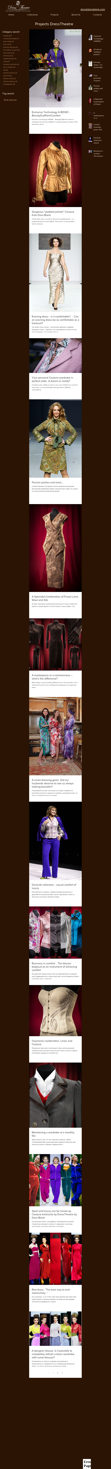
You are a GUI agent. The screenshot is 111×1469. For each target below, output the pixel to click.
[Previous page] (49, 1373)
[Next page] (62, 1373)
